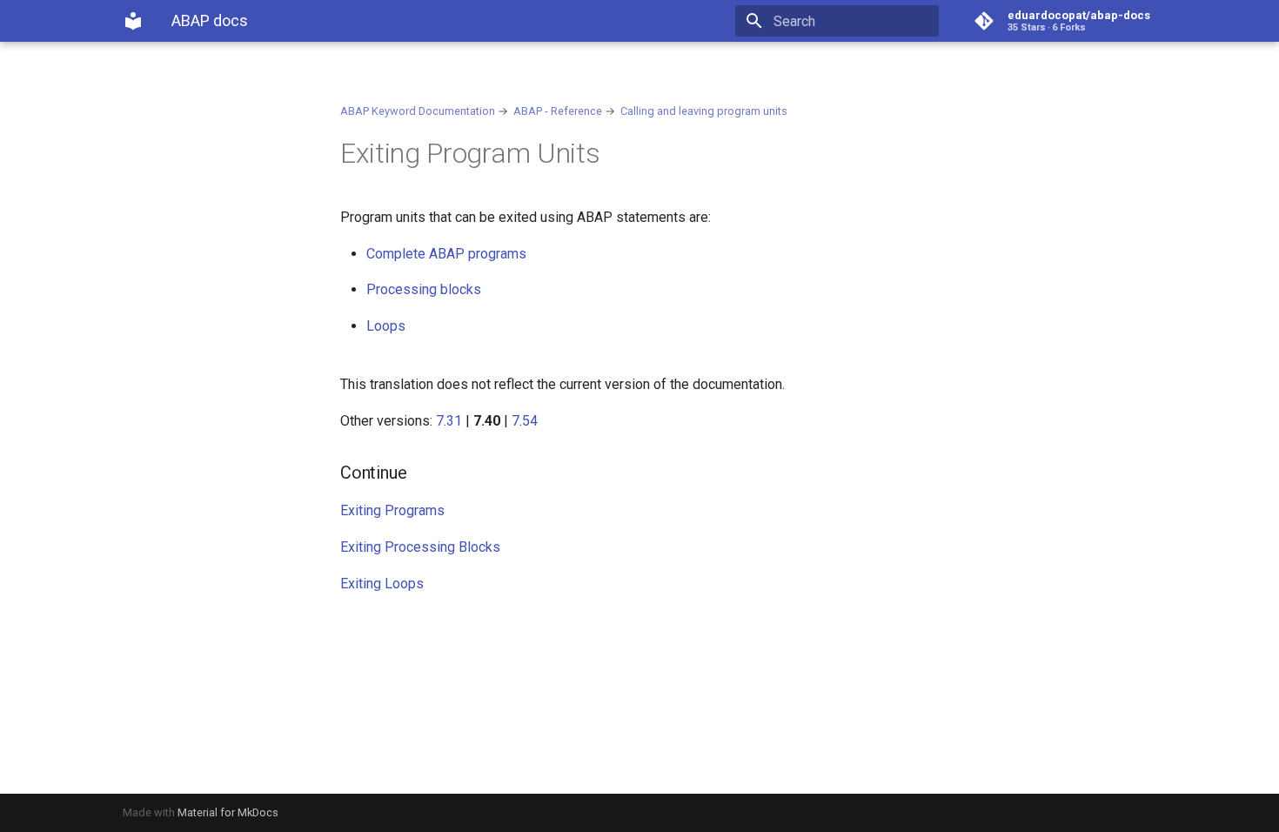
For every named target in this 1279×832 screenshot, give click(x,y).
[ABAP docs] (133, 20)
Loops (385, 326)
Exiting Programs (392, 510)
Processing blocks (423, 289)
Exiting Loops (382, 583)
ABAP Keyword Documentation (417, 110)
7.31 (449, 421)
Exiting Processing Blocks (420, 547)
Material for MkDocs (227, 812)
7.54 (525, 421)
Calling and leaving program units (703, 110)
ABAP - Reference (557, 110)
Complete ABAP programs (446, 253)
